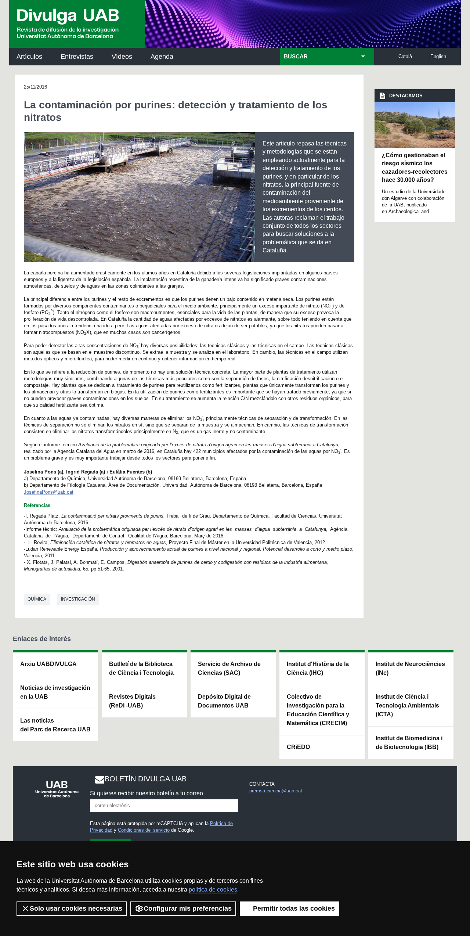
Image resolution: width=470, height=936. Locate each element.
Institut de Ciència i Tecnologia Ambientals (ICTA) (407, 705)
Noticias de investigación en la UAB (55, 692)
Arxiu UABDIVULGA (48, 664)
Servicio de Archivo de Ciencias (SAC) (229, 668)
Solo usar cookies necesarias (76, 908)
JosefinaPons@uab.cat (48, 492)
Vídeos (122, 56)
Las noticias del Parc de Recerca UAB (55, 724)
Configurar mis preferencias (188, 908)
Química (37, 599)
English (438, 56)
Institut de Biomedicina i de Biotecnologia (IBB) (409, 742)
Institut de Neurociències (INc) (410, 668)
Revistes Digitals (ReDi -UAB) (132, 701)
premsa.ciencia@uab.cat (275, 790)
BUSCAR (296, 57)
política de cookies (213, 889)
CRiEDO (298, 747)
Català (405, 56)
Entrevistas (77, 56)
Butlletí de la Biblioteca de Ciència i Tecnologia (141, 668)
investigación (78, 599)
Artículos (29, 56)
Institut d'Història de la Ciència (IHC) (318, 668)
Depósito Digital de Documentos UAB (224, 701)
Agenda (162, 56)
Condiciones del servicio (144, 830)
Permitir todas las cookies (294, 908)
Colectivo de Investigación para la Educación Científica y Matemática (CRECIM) (318, 710)
